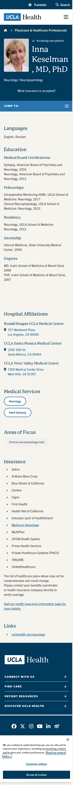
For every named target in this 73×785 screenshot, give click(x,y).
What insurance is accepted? (37, 91)
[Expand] (65, 676)
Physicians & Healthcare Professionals (41, 30)
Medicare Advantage (25, 525)
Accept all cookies (36, 774)
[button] (37, 4)
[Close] (67, 739)
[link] (14, 726)
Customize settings (36, 763)
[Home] (5, 30)
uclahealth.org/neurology (28, 634)
